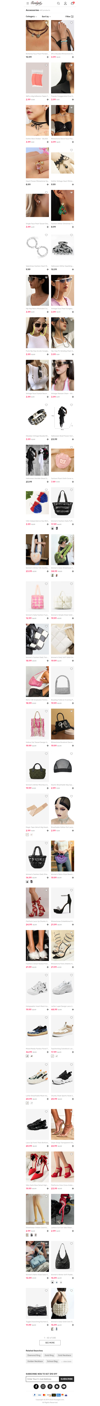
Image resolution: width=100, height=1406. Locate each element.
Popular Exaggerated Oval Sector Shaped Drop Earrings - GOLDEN (62, 96)
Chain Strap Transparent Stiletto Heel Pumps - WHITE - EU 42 (62, 1143)
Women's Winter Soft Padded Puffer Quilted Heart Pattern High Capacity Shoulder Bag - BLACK (62, 1275)
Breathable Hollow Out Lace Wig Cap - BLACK (62, 827)
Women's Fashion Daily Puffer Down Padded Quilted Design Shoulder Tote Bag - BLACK (62, 521)
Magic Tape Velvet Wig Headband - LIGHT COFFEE (37, 827)
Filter (68, 16)
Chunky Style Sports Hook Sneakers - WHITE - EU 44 (62, 1096)
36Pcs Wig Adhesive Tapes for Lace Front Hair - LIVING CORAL (37, 96)
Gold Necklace (64, 1355)
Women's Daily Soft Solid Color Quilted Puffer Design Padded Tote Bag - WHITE (62, 657)
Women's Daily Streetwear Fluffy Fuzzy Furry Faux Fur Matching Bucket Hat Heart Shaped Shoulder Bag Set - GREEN (62, 568)
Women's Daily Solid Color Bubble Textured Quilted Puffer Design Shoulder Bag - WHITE (62, 1322)
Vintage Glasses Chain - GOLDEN (62, 393)
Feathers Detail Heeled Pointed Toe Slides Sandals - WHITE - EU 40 (37, 964)
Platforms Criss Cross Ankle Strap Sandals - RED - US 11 (62, 1185)
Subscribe (67, 1379)
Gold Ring (49, 1355)
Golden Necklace (35, 1361)
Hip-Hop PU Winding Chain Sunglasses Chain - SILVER (62, 351)
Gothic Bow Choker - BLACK (37, 139)
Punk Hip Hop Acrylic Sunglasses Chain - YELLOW (37, 351)
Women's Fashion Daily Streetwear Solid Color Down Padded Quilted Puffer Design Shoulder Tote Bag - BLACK (37, 874)
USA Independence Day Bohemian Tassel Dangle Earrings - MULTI (37, 521)
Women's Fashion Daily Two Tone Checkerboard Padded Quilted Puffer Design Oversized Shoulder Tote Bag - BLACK (37, 657)
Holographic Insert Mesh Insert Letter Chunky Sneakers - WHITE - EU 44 (37, 1006)
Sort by (45, 16)
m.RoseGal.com (38, 3)
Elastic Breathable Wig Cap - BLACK (62, 785)
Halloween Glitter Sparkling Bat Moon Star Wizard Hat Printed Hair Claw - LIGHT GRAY (62, 266)
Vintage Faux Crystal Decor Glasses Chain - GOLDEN (37, 393)
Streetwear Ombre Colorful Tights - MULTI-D (37, 1228)
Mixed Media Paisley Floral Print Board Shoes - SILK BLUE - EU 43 (37, 1049)
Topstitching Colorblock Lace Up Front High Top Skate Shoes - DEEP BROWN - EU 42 (62, 1049)
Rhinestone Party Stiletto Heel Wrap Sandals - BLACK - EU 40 (62, 964)
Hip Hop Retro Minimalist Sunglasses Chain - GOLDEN (37, 309)
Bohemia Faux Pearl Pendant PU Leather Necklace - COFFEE (37, 54)
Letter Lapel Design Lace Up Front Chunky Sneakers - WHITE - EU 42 (62, 1006)
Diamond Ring (34, 1355)
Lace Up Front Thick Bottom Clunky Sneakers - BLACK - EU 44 (37, 1143)
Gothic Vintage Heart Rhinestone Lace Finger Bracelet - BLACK (62, 181)
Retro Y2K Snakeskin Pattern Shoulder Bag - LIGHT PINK (37, 700)
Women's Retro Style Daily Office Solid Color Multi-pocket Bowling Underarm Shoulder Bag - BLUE (37, 1275)
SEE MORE (50, 1343)
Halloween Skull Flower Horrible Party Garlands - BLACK (62, 436)
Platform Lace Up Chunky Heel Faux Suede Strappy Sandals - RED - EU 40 (37, 921)
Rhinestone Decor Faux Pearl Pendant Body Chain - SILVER (62, 139)
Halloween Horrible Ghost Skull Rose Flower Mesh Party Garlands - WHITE (37, 478)
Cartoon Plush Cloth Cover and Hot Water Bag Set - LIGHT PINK (62, 478)
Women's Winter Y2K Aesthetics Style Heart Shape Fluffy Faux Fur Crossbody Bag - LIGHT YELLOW (37, 568)
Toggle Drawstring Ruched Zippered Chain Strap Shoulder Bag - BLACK (37, 1322)
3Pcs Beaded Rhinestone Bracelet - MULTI (62, 54)
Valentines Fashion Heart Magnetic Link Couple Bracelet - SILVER (37, 266)
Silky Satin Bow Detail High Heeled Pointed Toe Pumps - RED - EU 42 (37, 1185)
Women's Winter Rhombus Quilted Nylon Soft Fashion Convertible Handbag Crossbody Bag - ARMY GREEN (37, 785)
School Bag (52, 1361)
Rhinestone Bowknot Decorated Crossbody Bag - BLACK (62, 742)
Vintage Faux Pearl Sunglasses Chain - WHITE (62, 309)
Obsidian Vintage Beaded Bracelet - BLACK (37, 436)
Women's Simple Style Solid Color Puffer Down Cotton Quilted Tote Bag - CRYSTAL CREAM (62, 615)
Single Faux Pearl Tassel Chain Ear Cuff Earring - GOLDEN (37, 224)
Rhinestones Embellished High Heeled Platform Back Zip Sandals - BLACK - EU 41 (62, 921)
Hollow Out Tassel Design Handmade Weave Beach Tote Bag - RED (37, 742)
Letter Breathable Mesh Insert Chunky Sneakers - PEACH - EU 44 (37, 1096)
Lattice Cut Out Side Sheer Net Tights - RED (62, 1228)
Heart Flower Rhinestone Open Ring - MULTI (37, 181)
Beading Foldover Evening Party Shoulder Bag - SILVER (62, 700)
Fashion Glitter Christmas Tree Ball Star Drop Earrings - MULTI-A (62, 224)
